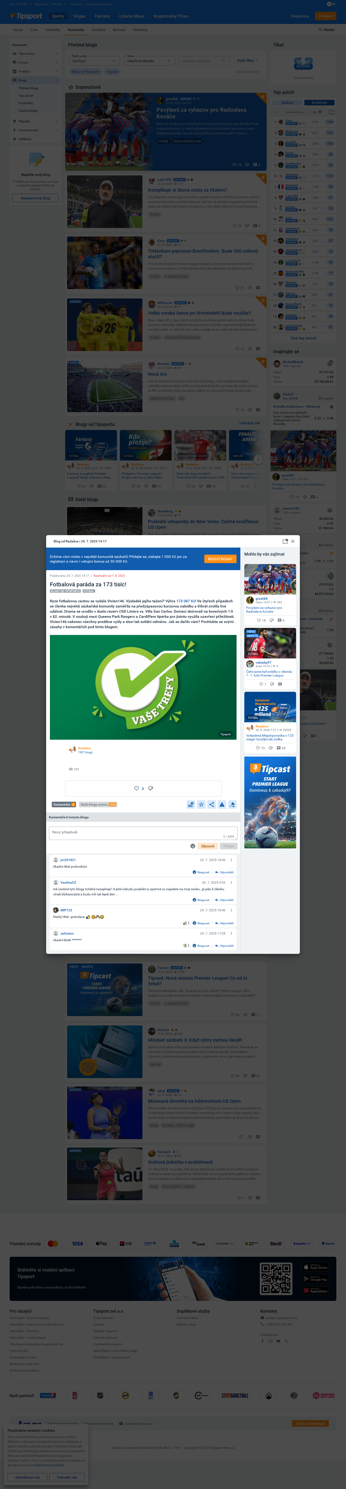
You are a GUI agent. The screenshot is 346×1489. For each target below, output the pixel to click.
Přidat (229, 846)
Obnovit (207, 846)
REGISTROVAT (220, 558)
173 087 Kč (185, 600)
